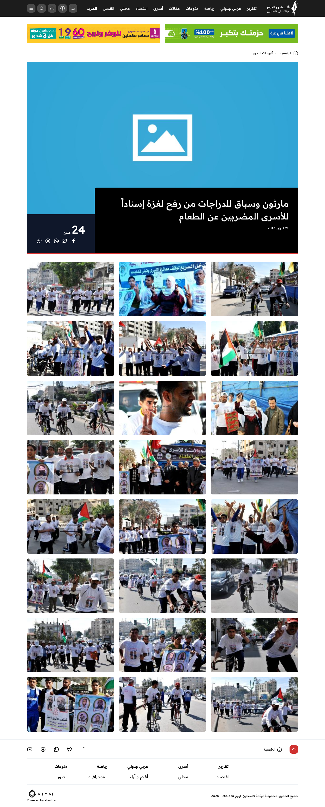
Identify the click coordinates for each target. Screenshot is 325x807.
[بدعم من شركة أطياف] (41, 793)
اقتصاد (142, 8)
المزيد (92, 8)
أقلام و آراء (139, 776)
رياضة (209, 8)
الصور (62, 776)
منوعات (192, 8)
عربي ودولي (230, 8)
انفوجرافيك (98, 776)
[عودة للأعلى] (294, 749)
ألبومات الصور (263, 53)
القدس (108, 8)
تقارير (252, 8)
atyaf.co (50, 800)
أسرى (158, 8)
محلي (125, 8)
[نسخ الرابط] (39, 241)
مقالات (174, 8)
